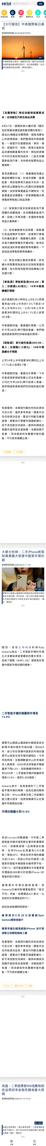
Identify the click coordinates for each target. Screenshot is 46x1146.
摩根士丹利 (20, 647)
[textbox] (24, 4)
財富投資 (4, 16)
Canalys (12, 837)
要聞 (12, 16)
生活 (38, 16)
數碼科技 (29, 16)
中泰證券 (19, 451)
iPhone (7, 985)
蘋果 (30, 985)
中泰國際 (7, 451)
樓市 (21, 16)
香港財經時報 (8, 32)
